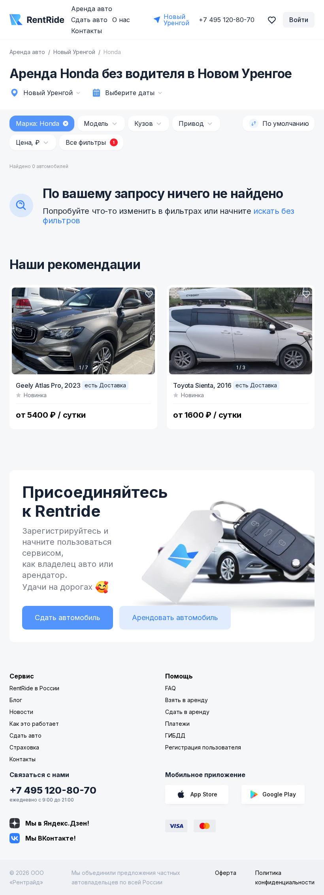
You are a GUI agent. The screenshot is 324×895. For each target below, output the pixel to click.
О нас (121, 20)
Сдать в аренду (187, 711)
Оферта (225, 872)
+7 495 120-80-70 (52, 790)
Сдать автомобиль (67, 617)
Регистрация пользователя (203, 747)
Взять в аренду (186, 700)
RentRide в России (34, 688)
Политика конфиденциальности (285, 877)
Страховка (24, 747)
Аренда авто (91, 9)
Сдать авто (89, 20)
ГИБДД (175, 735)
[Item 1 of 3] (240, 331)
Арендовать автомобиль (175, 617)
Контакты (86, 31)
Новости (21, 711)
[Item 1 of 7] (83, 331)
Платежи (177, 723)
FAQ (170, 688)
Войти (298, 20)
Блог (15, 700)
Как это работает (34, 723)
